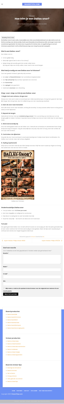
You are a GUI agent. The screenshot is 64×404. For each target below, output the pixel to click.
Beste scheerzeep (13, 341)
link (43, 236)
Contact (16, 401)
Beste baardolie (12, 314)
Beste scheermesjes (13, 352)
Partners (22, 401)
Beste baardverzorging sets (15, 328)
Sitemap (28, 401)
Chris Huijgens (42, 24)
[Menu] (2, 4)
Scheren (32, 16)
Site (4, 281)
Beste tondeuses (12, 349)
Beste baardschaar (13, 322)
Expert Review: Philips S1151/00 (51, 240)
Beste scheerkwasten (14, 344)
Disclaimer (34, 401)
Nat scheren (11, 373)
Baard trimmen (12, 370)
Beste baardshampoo (14, 325)
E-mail (5, 274)
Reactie (6, 253)
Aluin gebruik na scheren (14, 379)
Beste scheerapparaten (14, 355)
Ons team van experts (44, 401)
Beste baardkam (12, 320)
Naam (5, 266)
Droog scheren (12, 376)
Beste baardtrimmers (14, 317)
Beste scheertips (12, 381)
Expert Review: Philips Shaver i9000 (14, 240)
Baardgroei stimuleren (14, 368)
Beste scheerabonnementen (16, 346)
